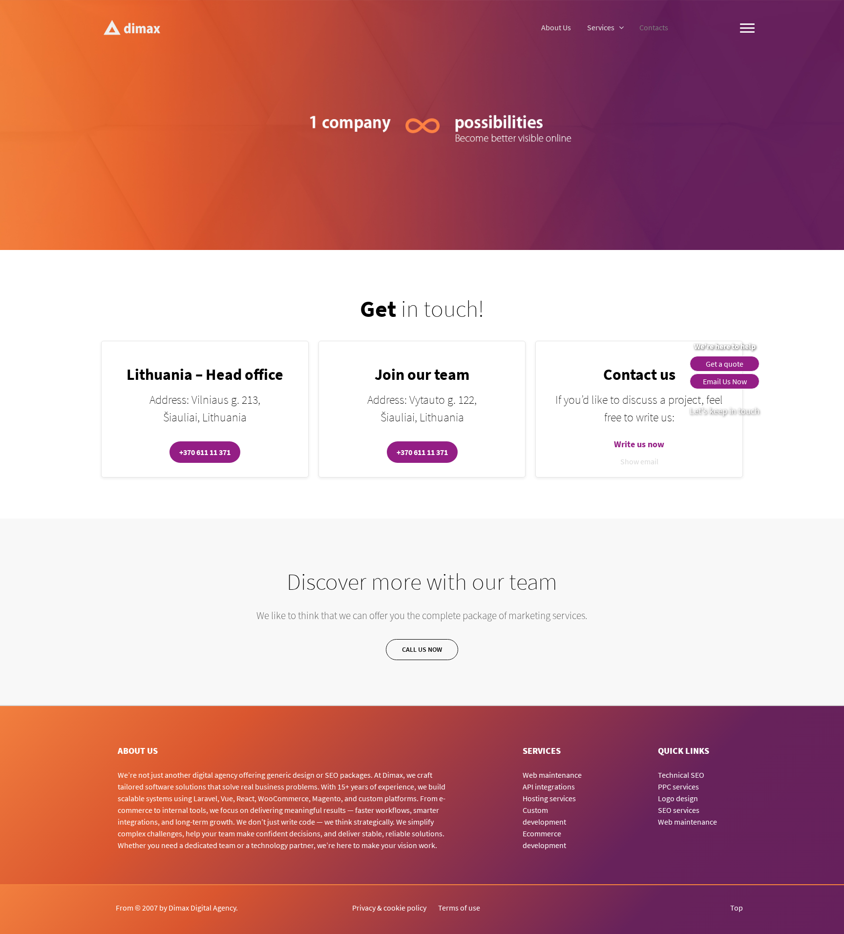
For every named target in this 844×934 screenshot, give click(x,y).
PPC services (678, 786)
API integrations (549, 786)
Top (736, 908)
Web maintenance (552, 775)
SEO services (678, 810)
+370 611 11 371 (205, 452)
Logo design (678, 798)
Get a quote (724, 364)
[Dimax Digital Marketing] (131, 27)
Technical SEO (681, 775)
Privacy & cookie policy (389, 908)
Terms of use (459, 908)
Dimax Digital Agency (202, 908)
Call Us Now (422, 649)
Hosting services (549, 798)
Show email (639, 461)
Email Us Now (725, 381)
